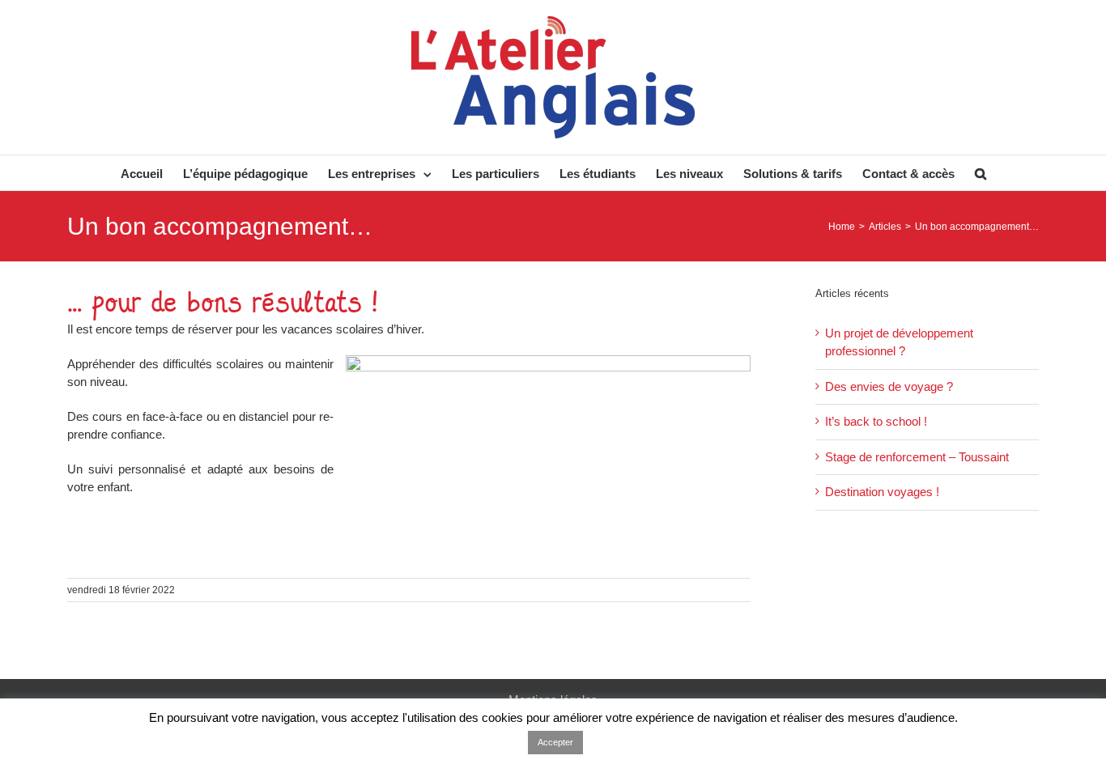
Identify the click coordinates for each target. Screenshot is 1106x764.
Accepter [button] (555, 742)
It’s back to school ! (876, 421)
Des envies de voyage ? (889, 386)
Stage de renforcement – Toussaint (917, 457)
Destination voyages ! (882, 492)
